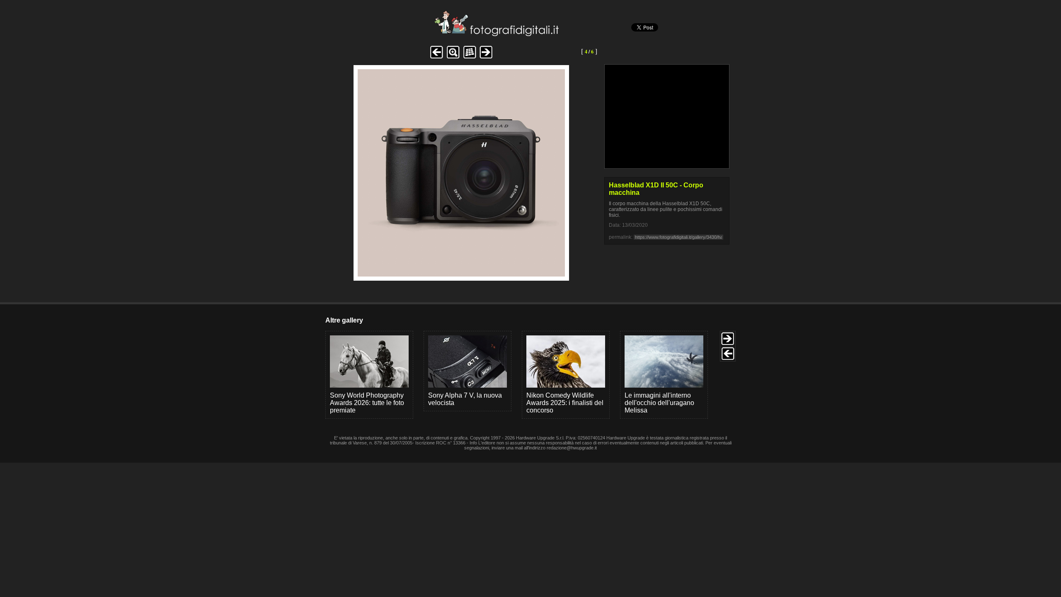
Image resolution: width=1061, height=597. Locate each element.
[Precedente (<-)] (436, 57)
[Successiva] (461, 274)
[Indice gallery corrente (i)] (469, 57)
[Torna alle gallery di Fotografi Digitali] (440, 33)
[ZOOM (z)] (453, 57)
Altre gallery (344, 320)
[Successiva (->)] (486, 57)
